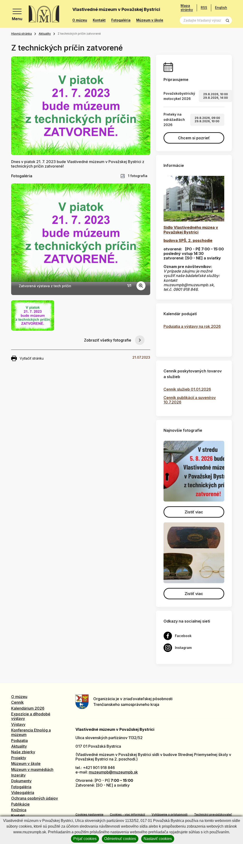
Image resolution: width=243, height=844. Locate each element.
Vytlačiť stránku (32, 358)
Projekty (18, 757)
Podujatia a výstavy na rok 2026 (192, 326)
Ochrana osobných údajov (34, 798)
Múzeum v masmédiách (32, 769)
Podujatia (19, 740)
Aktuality (45, 33)
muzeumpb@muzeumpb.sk (113, 772)
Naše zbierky (23, 752)
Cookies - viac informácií (127, 814)
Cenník (17, 702)
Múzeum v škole (149, 20)
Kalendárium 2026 (27, 708)
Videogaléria (22, 792)
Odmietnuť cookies (120, 839)
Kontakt (99, 20)
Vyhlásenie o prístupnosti (169, 814)
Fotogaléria (121, 20)
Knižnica (18, 809)
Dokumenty (21, 780)
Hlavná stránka (21, 33)
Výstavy (18, 724)
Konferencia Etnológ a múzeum (31, 732)
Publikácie (20, 804)
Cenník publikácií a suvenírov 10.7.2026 (190, 399)
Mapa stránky (187, 8)
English (221, 7)
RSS (204, 7)
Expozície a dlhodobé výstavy (30, 716)
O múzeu (79, 20)
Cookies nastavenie (89, 814)
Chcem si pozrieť (194, 138)
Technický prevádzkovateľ (213, 814)
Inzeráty (18, 775)
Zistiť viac (194, 512)
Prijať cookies (85, 839)
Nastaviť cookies (158, 839)
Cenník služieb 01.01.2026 (187, 389)
